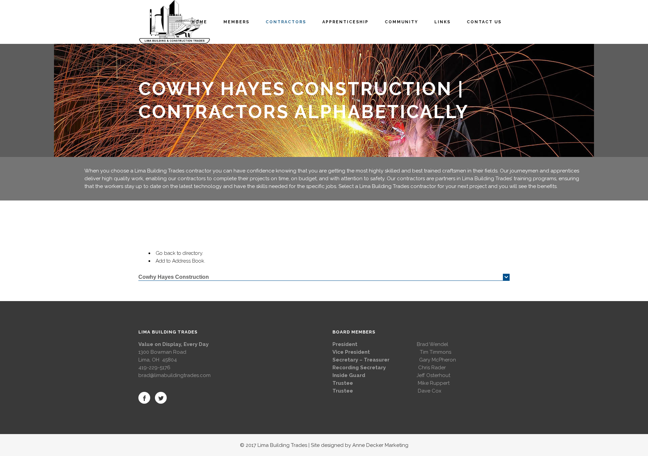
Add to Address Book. (180, 261)
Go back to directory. (179, 253)
